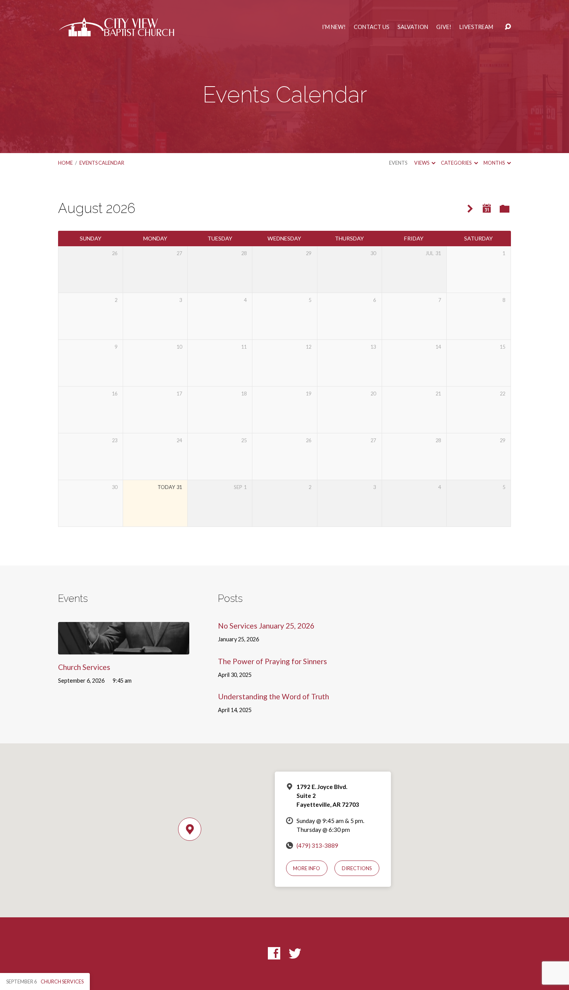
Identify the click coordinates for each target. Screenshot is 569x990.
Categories (456, 163)
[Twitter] (295, 953)
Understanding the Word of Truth (273, 696)
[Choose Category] (504, 209)
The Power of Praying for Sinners (272, 661)
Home (65, 163)
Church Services (84, 667)
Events (398, 163)
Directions (357, 868)
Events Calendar (101, 163)
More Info (306, 868)
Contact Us (371, 27)
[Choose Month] (487, 208)
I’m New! (334, 27)
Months (494, 163)
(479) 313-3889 (317, 845)
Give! (443, 27)
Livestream (476, 27)
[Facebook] (274, 953)
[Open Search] (508, 27)
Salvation (413, 27)
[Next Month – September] (470, 209)
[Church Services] (123, 649)
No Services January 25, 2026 (266, 625)
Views (422, 163)
